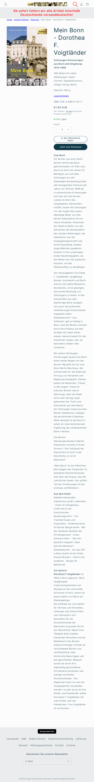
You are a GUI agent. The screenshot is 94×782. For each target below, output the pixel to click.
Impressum (13, 738)
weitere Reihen (21, 20)
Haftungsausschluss (41, 745)
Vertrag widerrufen (47, 731)
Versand (69, 111)
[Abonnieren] (68, 761)
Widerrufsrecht (37, 738)
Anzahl (57, 124)
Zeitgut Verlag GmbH (34, 779)
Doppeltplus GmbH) (67, 779)
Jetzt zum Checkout (70, 147)
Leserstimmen (61, 96)
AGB (24, 738)
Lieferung (81, 738)
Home (9, 20)
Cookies (71, 745)
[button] (6, 4)
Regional (35, 20)
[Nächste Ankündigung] (89, 12)
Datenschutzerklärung (60, 738)
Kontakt (59, 745)
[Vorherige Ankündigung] (5, 12)
